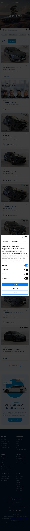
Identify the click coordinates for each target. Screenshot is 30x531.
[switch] (26, 270)
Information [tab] (15, 241)
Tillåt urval (15, 288)
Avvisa (15, 292)
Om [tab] (24, 241)
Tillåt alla (15, 284)
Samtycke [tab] (5, 241)
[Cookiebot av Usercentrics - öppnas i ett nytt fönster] (22, 237)
